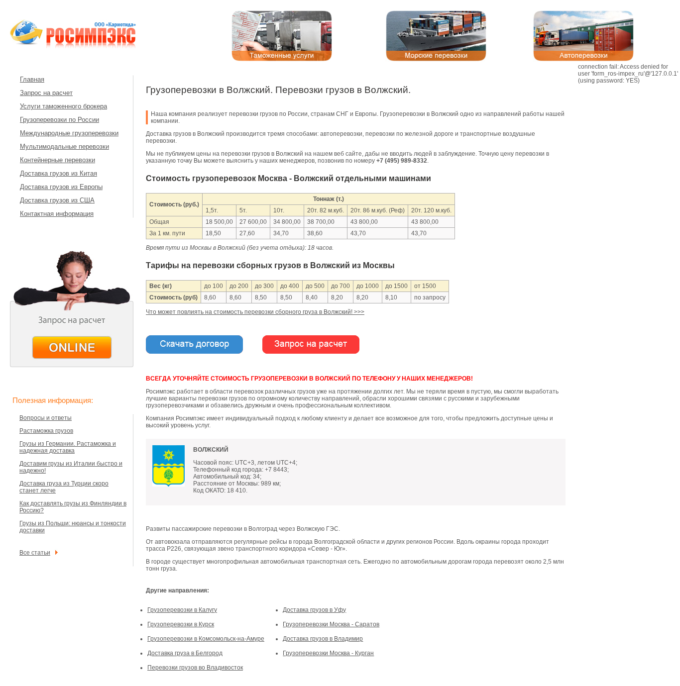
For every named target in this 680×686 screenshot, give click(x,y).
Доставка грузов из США (57, 200)
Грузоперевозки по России (59, 119)
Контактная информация (57, 213)
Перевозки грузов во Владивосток (195, 667)
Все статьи (34, 552)
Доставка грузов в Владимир (323, 638)
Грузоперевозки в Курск (180, 624)
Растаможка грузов (46, 430)
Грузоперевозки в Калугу (182, 609)
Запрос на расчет (46, 93)
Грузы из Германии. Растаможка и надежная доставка (67, 447)
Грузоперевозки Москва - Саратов (331, 624)
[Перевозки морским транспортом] (436, 59)
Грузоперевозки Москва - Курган (328, 653)
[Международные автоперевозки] (583, 59)
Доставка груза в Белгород (185, 653)
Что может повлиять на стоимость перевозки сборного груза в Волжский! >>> (255, 311)
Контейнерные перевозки (57, 160)
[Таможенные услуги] (282, 59)
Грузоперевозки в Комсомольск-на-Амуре (205, 638)
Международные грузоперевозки (69, 133)
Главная (32, 79)
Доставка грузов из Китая (58, 173)
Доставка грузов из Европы (61, 187)
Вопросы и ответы (45, 417)
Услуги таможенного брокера (63, 106)
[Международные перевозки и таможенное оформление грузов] (84, 47)
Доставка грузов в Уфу (314, 609)
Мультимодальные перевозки (64, 146)
